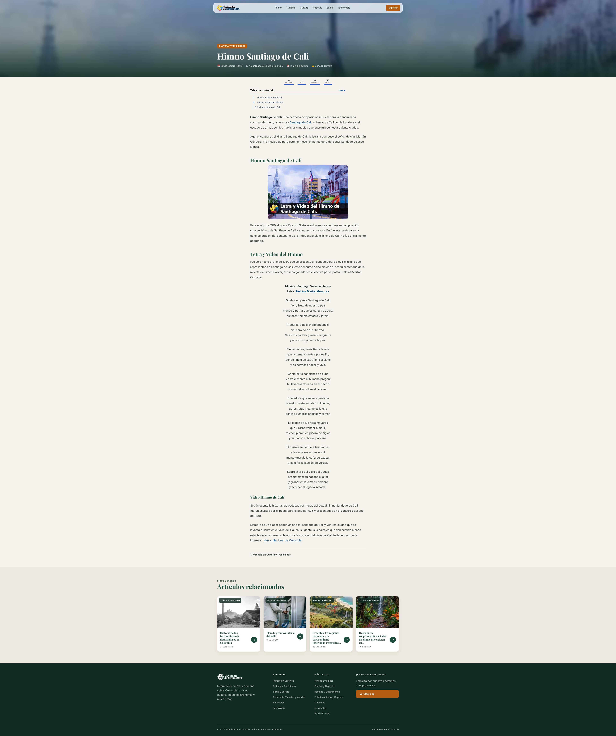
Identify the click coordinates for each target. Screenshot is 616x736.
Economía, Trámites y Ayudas (289, 697)
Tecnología (344, 7)
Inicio (278, 7)
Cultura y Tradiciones (232, 46)
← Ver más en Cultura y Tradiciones (270, 554)
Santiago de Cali (300, 122)
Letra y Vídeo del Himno (268, 102)
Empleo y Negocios (325, 686)
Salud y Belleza (281, 691)
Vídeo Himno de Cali (268, 107)
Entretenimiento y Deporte (328, 697)
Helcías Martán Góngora (312, 291)
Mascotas (319, 702)
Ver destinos (367, 694)
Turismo (290, 7)
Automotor (320, 708)
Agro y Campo (322, 713)
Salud (330, 7)
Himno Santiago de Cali (268, 97)
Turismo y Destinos (283, 680)
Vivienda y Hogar (323, 680)
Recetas (317, 7)
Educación (279, 702)
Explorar (393, 7)
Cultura (304, 7)
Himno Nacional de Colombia (282, 540)
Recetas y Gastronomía (327, 691)
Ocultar (342, 90)
